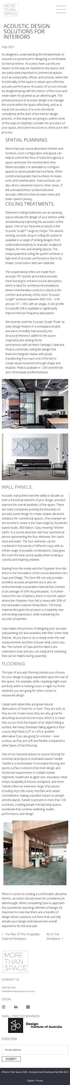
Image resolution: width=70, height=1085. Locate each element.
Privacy (39, 1080)
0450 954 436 (8, 987)
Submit (11, 1059)
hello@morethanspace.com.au (18, 991)
